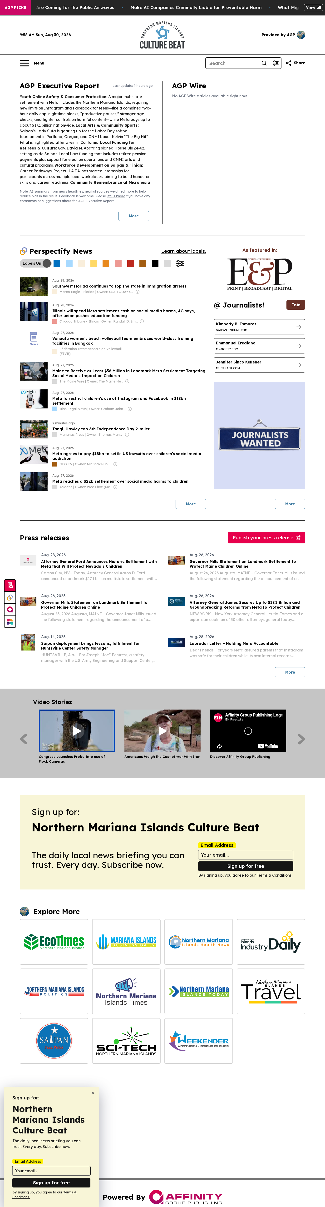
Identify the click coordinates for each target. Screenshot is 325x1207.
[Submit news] (10, 586)
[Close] (93, 1093)
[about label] (54, 291)
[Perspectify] (10, 598)
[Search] (264, 63)
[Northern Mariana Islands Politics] (54, 991)
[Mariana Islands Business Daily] (126, 942)
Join (295, 305)
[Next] (301, 739)
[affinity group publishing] (10, 610)
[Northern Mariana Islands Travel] (271, 991)
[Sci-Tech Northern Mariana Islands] (126, 1041)
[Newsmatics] (10, 621)
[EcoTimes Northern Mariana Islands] (54, 942)
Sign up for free (245, 866)
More (134, 216)
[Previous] (23, 739)
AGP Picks (15, 7)
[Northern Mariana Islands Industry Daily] (271, 942)
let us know (116, 196)
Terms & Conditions (274, 875)
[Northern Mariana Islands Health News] (198, 942)
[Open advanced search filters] (275, 63)
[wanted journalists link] (259, 274)
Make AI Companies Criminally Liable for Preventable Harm (196, 7)
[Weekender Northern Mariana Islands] (198, 1041)
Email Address (217, 845)
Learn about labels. (183, 251)
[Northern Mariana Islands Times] (126, 991)
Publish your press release (263, 538)
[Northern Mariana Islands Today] (198, 991)
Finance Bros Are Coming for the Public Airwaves (60, 7)
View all (313, 7)
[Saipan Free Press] (54, 1041)
